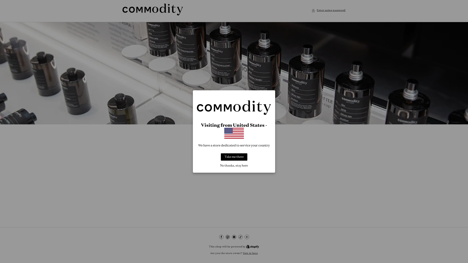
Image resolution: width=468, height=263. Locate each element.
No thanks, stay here (234, 165)
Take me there (234, 156)
